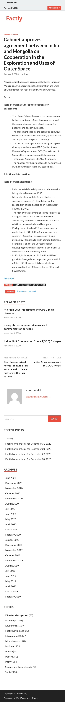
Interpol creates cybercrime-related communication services (25, 327)
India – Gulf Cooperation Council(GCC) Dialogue (32, 341)
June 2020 (10, 513)
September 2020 (14, 498)
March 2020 (11, 529)
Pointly (9, 651)
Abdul (26, 74)
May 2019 (10, 581)
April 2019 (10, 586)
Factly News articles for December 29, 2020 (28, 453)
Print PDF (9, 278)
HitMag (34, 698)
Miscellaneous (12, 641)
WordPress (21, 698)
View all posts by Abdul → (38, 396)
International (11, 34)
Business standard (26, 291)
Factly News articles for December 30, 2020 (28, 448)
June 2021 (10, 477)
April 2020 (10, 524)
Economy (10, 620)
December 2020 (13, 482)
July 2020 (10, 508)
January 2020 (12, 539)
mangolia (26, 285)
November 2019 (14, 550)
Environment (11, 625)
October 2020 (12, 493)
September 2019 (14, 560)
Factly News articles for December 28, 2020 (28, 459)
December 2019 (13, 544)
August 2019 (12, 565)
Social (8, 672)
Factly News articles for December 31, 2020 (28, 443)
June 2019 (10, 575)
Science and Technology (17, 666)
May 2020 (10, 519)
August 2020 (12, 503)
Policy (8, 656)
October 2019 (12, 555)
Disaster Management (16, 615)
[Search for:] (32, 418)
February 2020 (13, 534)
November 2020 (14, 488)
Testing (9, 438)
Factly (14, 18)
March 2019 (11, 591)
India (16, 285)
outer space (39, 285)
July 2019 (10, 570)
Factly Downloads (14, 630)
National (9, 646)
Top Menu (12, 3)
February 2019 (13, 596)
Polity (8, 661)
